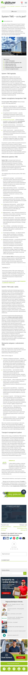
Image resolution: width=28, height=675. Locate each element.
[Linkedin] (7, 538)
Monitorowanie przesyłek (8, 119)
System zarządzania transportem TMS (13, 62)
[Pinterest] (14, 538)
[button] (22, 2)
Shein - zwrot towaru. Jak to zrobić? (14, 613)
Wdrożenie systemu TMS (11, 64)
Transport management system (12, 68)
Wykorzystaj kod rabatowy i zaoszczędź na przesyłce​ (14, 478)
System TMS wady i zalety (11, 65)
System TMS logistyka (10, 61)
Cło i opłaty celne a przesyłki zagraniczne (15, 626)
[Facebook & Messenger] (4, 538)
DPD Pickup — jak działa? (12, 622)
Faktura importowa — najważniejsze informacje (6, 528)
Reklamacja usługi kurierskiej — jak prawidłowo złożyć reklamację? (20, 528)
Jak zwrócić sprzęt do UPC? (13, 635)
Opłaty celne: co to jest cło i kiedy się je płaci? (16, 630)
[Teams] (20, 538)
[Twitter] (11, 538)
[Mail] (23, 538)
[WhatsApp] (17, 538)
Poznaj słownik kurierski (13, 663)
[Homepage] (11, 2)
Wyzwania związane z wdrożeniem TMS (14, 67)
